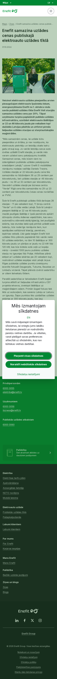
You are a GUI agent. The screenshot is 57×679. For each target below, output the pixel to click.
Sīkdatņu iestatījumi (28, 374)
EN (28, 317)
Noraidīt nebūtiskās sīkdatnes (28, 364)
